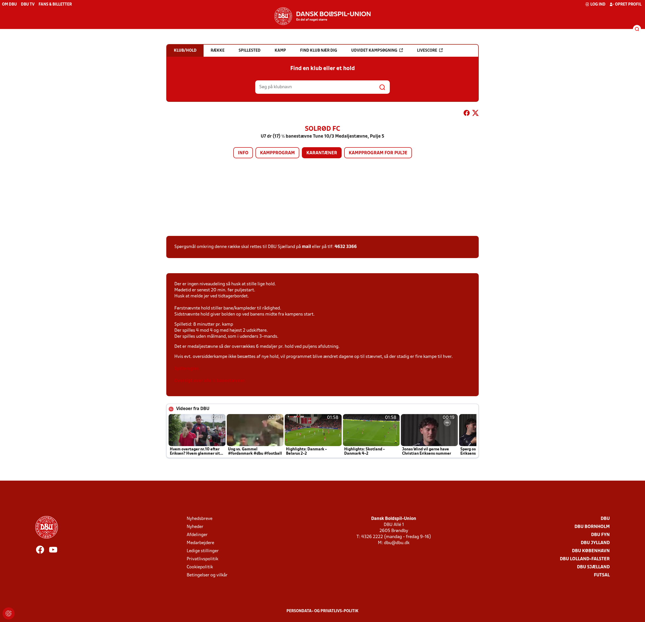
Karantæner (321, 153)
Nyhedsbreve (199, 519)
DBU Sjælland (593, 567)
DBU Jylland (595, 543)
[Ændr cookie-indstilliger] (9, 613)
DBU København (591, 551)
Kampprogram (277, 153)
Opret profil (628, 4)
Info (243, 153)
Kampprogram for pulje (378, 153)
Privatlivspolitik (202, 559)
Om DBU (9, 4)
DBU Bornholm (592, 527)
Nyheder (195, 527)
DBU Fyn (600, 535)
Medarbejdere (200, 543)
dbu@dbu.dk (396, 543)
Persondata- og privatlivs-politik (322, 611)
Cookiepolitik (200, 567)
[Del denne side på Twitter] (475, 114)
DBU (605, 519)
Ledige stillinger (203, 551)
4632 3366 (346, 247)
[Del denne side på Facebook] (467, 114)
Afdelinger (197, 535)
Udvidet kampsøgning (374, 50)
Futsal (602, 575)
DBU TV (28, 4)
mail (306, 247)
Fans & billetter (55, 4)
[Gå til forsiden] (322, 16)
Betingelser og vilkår (207, 575)
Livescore (427, 50)
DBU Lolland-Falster (585, 559)
